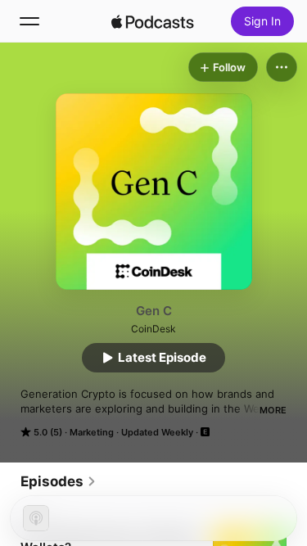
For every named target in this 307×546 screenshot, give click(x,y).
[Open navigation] (29, 21)
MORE (273, 410)
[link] (58, 481)
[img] (153, 21)
